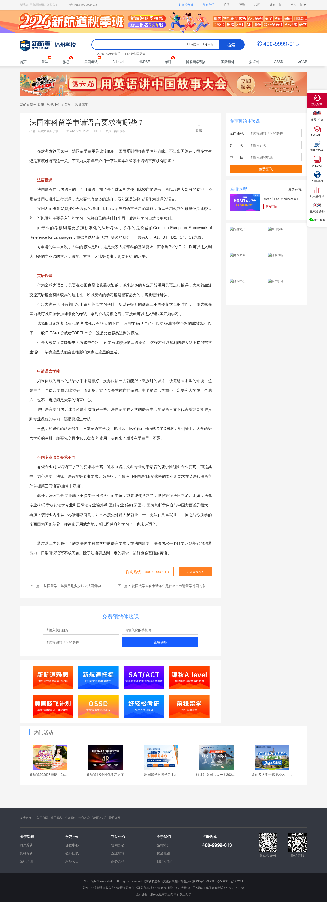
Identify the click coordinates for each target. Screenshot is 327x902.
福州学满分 (99, 817)
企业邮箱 (117, 853)
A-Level (118, 61)
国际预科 (227, 61)
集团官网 (42, 817)
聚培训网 (114, 817)
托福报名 (70, 817)
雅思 (66, 61)
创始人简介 (165, 861)
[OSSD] (98, 706)
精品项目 (72, 861)
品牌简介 (163, 845)
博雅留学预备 (196, 61)
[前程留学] (189, 706)
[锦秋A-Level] (189, 677)
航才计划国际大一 (136, 53)
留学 (44, 61)
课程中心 (275, 4)
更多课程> (296, 189)
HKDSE (144, 61)
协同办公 (117, 845)
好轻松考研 (186, 4)
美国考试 (91, 61)
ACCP (302, 61)
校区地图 (163, 853)
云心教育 (84, 817)
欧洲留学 (81, 104)
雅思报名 (56, 817)
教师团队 (72, 853)
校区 (257, 4)
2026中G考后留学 (108, 53)
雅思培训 (26, 845)
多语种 (254, 61)
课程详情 (271, 206)
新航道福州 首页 (32, 104)
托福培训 (26, 853)
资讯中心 (54, 104)
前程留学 (208, 4)
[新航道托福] (98, 677)
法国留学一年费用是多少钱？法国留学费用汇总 (79, 585)
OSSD (278, 61)
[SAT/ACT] (144, 677)
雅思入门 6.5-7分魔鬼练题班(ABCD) (283, 199)
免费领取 (160, 641)
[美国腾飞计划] (53, 706)
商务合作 (117, 861)
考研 (168, 61)
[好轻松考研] (144, 706)
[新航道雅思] (53, 677)
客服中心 (296, 4)
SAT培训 (26, 861)
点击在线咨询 (195, 572)
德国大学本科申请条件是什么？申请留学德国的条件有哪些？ (177, 585)
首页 (23, 61)
